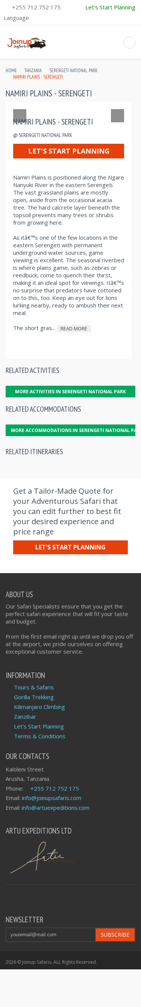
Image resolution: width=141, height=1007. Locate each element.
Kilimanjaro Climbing (39, 706)
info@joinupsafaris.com (51, 798)
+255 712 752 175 (36, 7)
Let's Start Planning (68, 150)
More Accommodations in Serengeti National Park (73, 430)
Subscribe (115, 934)
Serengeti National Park (73, 70)
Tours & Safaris (34, 687)
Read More (74, 328)
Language (16, 17)
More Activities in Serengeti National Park (70, 391)
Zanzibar (25, 716)
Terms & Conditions (39, 736)
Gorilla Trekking (34, 697)
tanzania (33, 70)
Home (11, 70)
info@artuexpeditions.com (55, 807)
